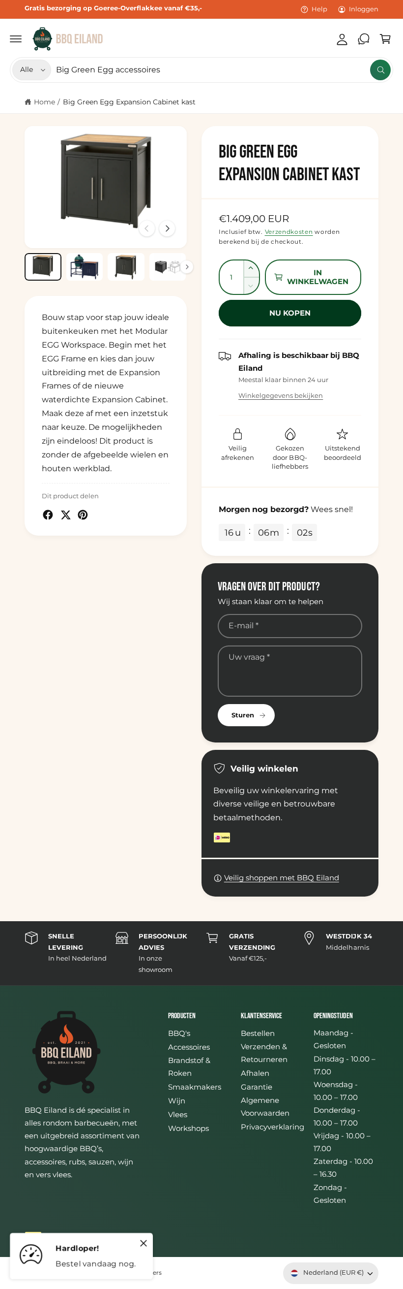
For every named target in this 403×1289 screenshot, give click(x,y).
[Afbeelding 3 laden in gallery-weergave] (126, 267)
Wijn (176, 1100)
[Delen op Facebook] (48, 515)
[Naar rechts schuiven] (167, 228)
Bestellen (258, 1033)
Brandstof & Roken (189, 1067)
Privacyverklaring (272, 1127)
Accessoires (189, 1047)
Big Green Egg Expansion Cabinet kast (129, 102)
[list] (201, 953)
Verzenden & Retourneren (264, 1053)
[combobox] (223, 70)
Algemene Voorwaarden (265, 1107)
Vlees (177, 1114)
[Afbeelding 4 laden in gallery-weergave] (167, 267)
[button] (16, 39)
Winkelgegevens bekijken (280, 395)
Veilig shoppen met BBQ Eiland (281, 877)
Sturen (242, 715)
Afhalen (255, 1073)
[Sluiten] (143, 1243)
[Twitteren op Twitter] (65, 515)
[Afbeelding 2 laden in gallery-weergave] (84, 267)
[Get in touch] (363, 39)
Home (44, 102)
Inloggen (363, 9)
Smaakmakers (194, 1087)
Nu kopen (290, 313)
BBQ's (179, 1033)
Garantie (256, 1087)
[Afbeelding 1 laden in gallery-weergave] (43, 267)
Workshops (188, 1128)
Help (319, 9)
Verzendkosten (289, 231)
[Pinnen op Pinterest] (83, 515)
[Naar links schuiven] (147, 228)
